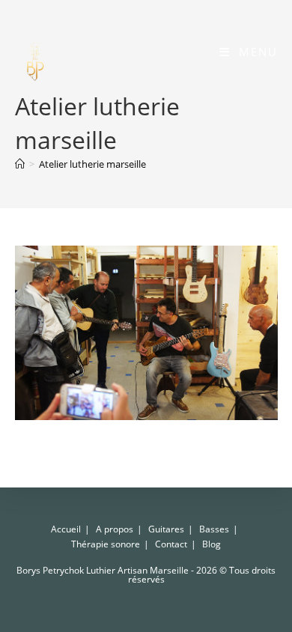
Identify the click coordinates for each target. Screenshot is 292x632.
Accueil (66, 529)
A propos (114, 529)
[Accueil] (20, 164)
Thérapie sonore (105, 544)
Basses (214, 529)
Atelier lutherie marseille (92, 164)
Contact (171, 544)
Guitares (166, 529)
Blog (211, 544)
